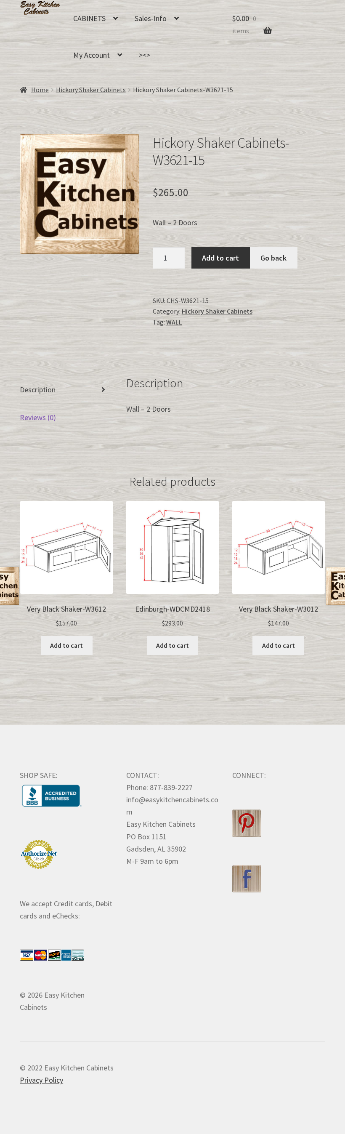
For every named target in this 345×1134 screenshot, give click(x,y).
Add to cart (220, 258)
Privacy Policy (41, 1080)
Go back (273, 258)
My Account (91, 55)
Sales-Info (151, 18)
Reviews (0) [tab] (38, 417)
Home (40, 90)
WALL (174, 322)
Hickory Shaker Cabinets (91, 90)
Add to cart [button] (66, 646)
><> (144, 55)
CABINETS (89, 18)
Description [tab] (38, 389)
